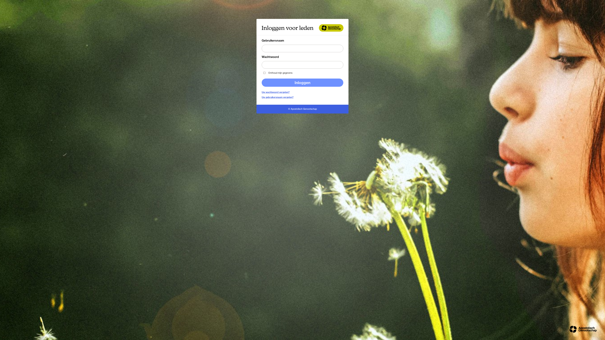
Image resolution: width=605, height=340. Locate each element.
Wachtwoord (270, 57)
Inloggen (302, 82)
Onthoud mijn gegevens (280, 72)
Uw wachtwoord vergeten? (276, 92)
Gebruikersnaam (273, 40)
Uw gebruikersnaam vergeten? (278, 97)
